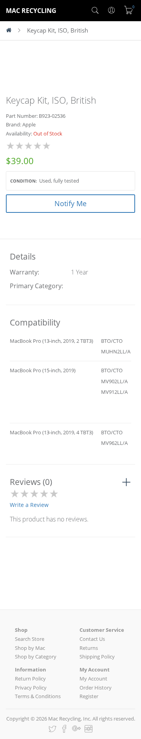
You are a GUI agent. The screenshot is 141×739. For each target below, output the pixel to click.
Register (89, 696)
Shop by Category (35, 656)
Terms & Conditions (38, 696)
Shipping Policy (97, 656)
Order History (96, 687)
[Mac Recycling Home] (12, 30)
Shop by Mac (30, 647)
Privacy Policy (31, 687)
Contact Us (92, 638)
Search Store (29, 638)
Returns (89, 647)
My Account (93, 678)
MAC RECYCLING (31, 10)
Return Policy (30, 678)
